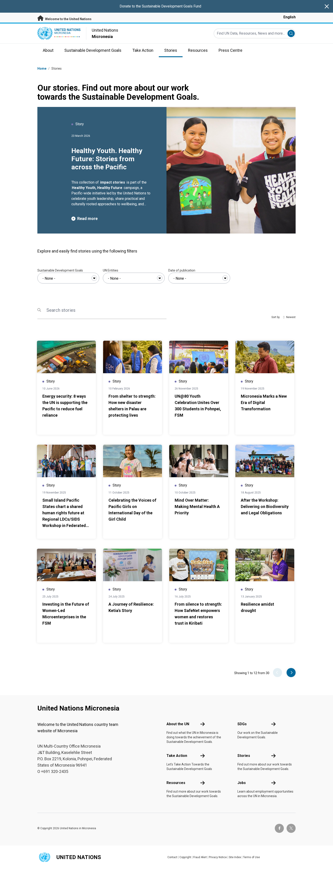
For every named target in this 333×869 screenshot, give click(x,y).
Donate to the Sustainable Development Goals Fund (160, 6)
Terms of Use (251, 857)
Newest (291, 317)
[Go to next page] (291, 672)
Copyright (185, 857)
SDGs (242, 724)
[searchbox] (68, 278)
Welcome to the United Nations (68, 19)
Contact (172, 857)
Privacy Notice (218, 857)
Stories (243, 755)
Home (41, 68)
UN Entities (110, 270)
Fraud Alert (200, 857)
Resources (175, 783)
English (289, 17)
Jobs (241, 783)
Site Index (235, 857)
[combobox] (68, 278)
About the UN (177, 724)
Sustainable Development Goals (60, 270)
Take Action (176, 755)
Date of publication (181, 270)
